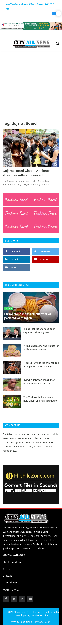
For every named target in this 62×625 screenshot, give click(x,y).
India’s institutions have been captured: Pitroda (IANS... (39, 330)
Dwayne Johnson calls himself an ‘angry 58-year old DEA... (39, 382)
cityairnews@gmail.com (16, 442)
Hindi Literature (12, 562)
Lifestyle (7, 575)
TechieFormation (40, 615)
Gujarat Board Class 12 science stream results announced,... (26, 173)
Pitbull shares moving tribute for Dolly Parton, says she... (41, 348)
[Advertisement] (31, 83)
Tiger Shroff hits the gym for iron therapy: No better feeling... (41, 365)
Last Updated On (30, 4)
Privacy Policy (42, 621)
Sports (6, 569)
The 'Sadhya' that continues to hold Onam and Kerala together (40, 399)
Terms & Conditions (20, 621)
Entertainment (11, 582)
